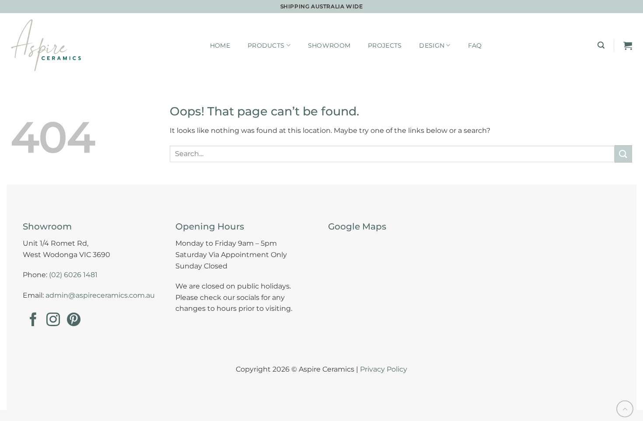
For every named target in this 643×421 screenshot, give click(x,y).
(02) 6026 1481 (73, 275)
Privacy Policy (383, 369)
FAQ (475, 45)
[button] (601, 45)
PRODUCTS (266, 45)
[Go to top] (624, 409)
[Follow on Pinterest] (73, 320)
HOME (220, 45)
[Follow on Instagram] (53, 320)
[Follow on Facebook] (33, 320)
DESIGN (431, 45)
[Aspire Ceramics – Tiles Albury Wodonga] (46, 45)
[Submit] (623, 153)
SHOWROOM (329, 45)
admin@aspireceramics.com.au (100, 295)
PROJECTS (385, 45)
